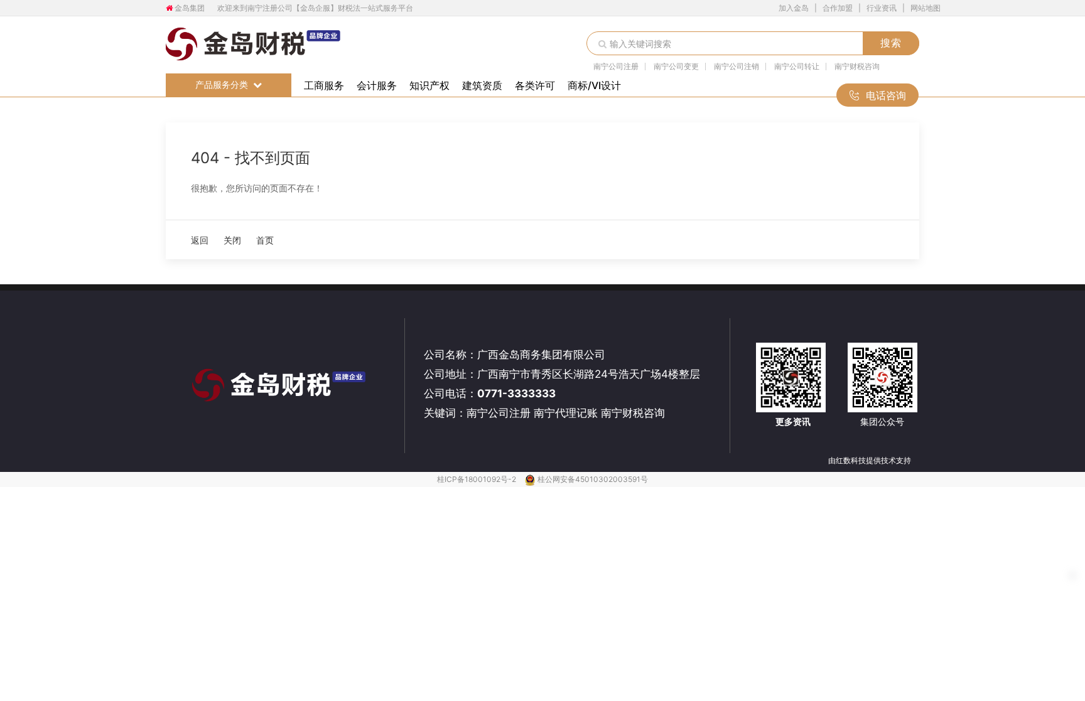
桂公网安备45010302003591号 (592, 479)
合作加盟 (838, 8)
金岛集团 (190, 8)
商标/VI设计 (594, 85)
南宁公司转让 (796, 66)
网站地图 (925, 8)
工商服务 (324, 85)
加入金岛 (794, 8)
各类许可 (535, 85)
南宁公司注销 (736, 66)
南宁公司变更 (676, 66)
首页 (265, 240)
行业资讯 (881, 8)
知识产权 (429, 85)
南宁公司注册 (616, 66)
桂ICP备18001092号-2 (477, 479)
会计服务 (377, 85)
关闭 (232, 240)
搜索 (891, 43)
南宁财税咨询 (857, 66)
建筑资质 (482, 85)
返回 (199, 240)
